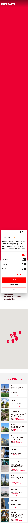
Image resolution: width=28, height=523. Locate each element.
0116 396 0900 (15, 454)
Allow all (14, 279)
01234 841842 (15, 394)
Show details (20, 275)
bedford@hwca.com (18, 395)
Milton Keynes (15, 461)
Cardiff (13, 400)
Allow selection (14, 284)
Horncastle (14, 436)
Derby (13, 425)
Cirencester (15, 411)
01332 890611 (15, 429)
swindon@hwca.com (18, 520)
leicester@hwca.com (18, 456)
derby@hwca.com (17, 430)
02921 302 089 (15, 405)
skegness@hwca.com (18, 507)
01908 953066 (15, 469)
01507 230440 (15, 441)
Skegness (14, 500)
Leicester (14, 449)
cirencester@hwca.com (18, 419)
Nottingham (15, 489)
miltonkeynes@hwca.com (19, 470)
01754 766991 (15, 506)
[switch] (24, 259)
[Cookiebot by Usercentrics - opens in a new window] (20, 232)
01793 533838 (15, 418)
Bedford (13, 386)
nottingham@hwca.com (18, 495)
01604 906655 (15, 482)
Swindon (13, 512)
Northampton (15, 476)
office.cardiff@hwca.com (19, 406)
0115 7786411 (15, 493)
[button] (25, 3)
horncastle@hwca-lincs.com (16, 443)
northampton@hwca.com (19, 484)
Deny (14, 289)
